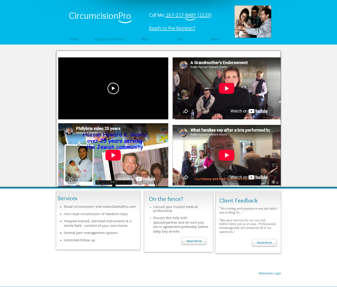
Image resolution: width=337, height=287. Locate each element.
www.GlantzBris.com (119, 206)
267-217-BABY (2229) (189, 15)
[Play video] (113, 88)
